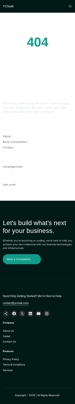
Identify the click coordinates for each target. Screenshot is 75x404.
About (7, 136)
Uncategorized (12, 166)
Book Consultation (15, 142)
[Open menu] (70, 6)
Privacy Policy (11, 359)
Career (6, 336)
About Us (8, 330)
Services (8, 370)
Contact (8, 147)
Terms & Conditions (14, 364)
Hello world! (9, 184)
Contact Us (9, 341)
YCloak (8, 6)
